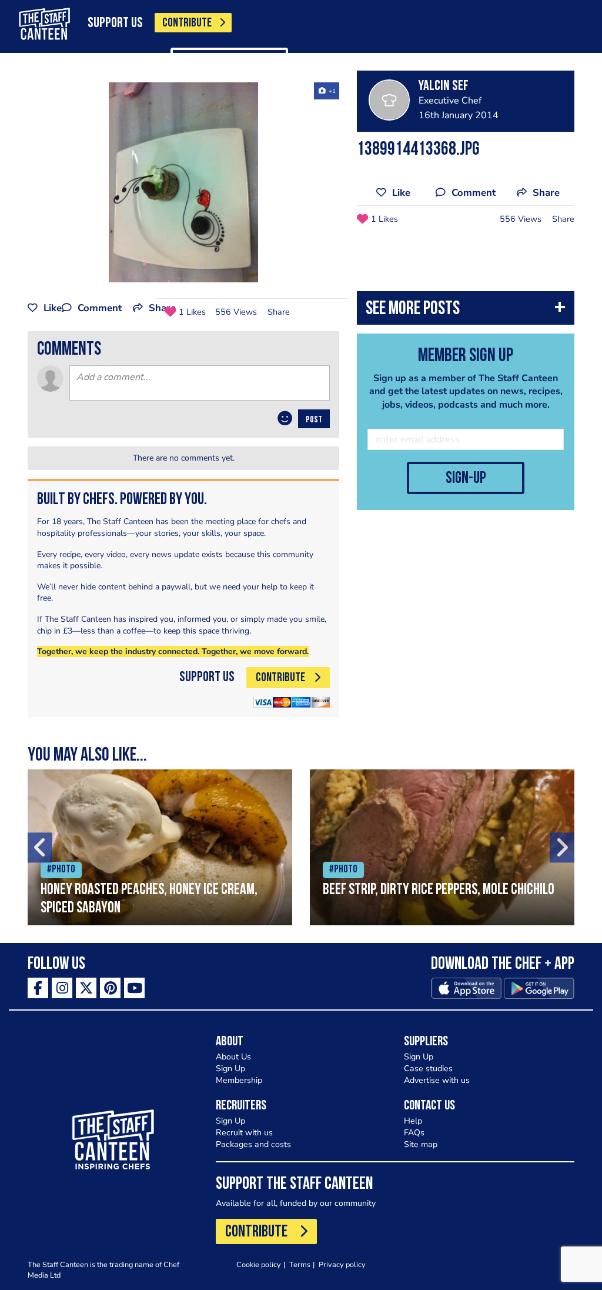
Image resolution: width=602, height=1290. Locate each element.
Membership (239, 1080)
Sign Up (230, 1068)
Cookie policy (258, 1264)
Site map (420, 1144)
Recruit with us (244, 1132)
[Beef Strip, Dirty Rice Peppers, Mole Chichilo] (442, 847)
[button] (466, 311)
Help (413, 1120)
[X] (86, 988)
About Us (233, 1056)
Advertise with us (437, 1080)
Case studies (428, 1068)
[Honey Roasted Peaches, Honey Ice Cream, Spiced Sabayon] (160, 847)
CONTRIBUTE (187, 23)
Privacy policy (342, 1264)
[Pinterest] (110, 988)
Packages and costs (253, 1144)
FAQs (414, 1132)
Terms (299, 1264)
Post (314, 420)
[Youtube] (134, 988)
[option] (183, 182)
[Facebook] (38, 988)
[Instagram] (62, 988)
